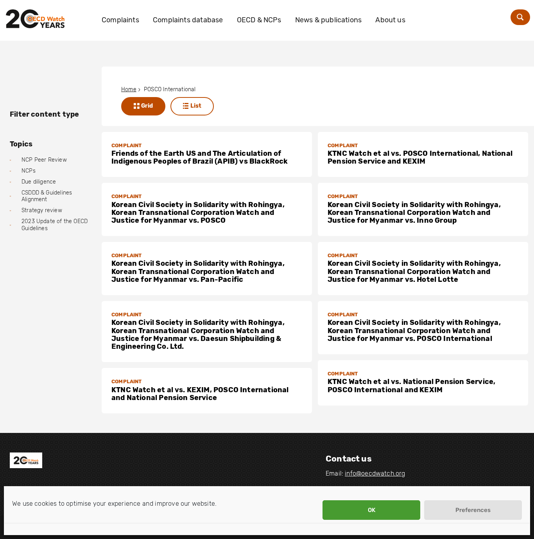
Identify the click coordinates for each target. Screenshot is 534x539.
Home (128, 89)
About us (390, 20)
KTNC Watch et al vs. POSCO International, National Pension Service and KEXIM (420, 157)
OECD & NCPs (259, 20)
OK (371, 510)
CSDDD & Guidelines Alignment (47, 196)
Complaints (120, 20)
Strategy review (42, 210)
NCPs (29, 171)
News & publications (328, 20)
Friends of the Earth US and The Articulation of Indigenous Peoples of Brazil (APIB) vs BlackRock (199, 157)
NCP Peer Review (44, 160)
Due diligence (39, 181)
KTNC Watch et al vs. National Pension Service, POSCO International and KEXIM (411, 385)
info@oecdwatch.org (375, 473)
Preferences (473, 510)
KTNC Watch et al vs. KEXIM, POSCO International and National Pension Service (200, 394)
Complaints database (188, 20)
